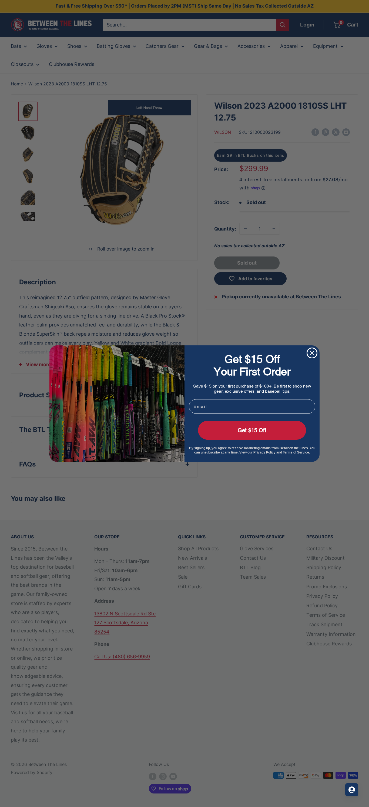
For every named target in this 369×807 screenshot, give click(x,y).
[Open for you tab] (351, 789)
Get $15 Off (252, 430)
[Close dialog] (312, 353)
